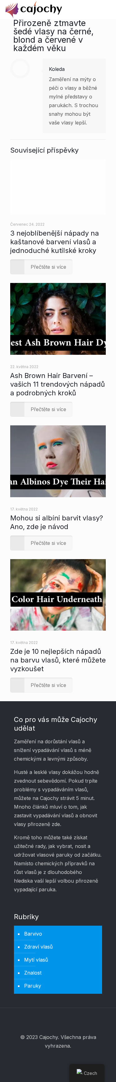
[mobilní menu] (107, 9)
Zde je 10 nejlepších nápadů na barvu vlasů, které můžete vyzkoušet (58, 660)
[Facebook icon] (49, 1059)
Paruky (32, 986)
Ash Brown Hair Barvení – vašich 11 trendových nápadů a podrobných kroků (57, 384)
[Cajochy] (34, 9)
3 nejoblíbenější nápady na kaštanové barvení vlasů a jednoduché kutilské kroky (54, 241)
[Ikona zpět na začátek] (58, 1020)
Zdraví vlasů (38, 947)
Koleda (57, 69)
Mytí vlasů (36, 960)
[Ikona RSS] (66, 1059)
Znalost (32, 973)
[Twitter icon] (58, 1059)
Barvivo (33, 934)
